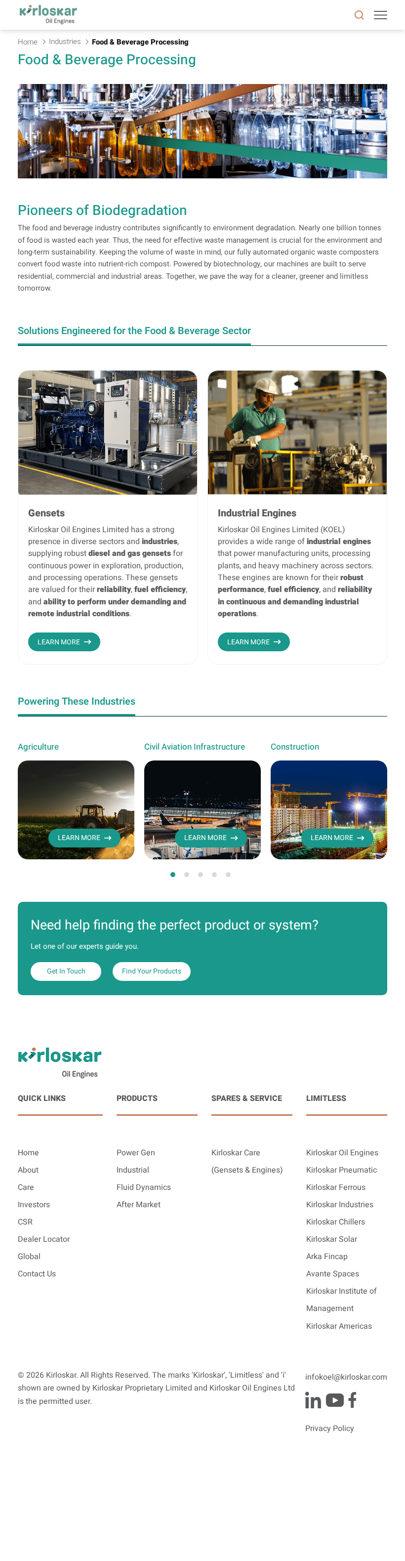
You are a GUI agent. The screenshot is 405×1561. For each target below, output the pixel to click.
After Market (139, 1205)
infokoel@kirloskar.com (346, 1377)
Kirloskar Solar (331, 1239)
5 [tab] (228, 874)
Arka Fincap (327, 1257)
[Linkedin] (313, 1400)
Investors (34, 1205)
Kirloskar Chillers (335, 1222)
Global (29, 1257)
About (28, 1170)
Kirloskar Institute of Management (341, 1299)
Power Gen (136, 1153)
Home (28, 1153)
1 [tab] (172, 874)
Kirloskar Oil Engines (342, 1153)
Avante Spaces (332, 1274)
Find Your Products (151, 971)
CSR (25, 1222)
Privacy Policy (329, 1428)
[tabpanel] (76, 800)
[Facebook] (352, 1400)
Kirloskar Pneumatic (341, 1170)
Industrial (133, 1170)
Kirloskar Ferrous (335, 1187)
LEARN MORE (59, 642)
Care (26, 1187)
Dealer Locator (44, 1239)
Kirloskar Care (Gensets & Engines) (247, 1161)
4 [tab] (214, 874)
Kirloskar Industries (339, 1205)
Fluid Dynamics (144, 1187)
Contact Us (37, 1274)
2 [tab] (186, 874)
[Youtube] (334, 1400)
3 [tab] (200, 874)
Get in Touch (66, 971)
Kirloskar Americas (339, 1326)
